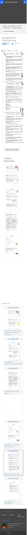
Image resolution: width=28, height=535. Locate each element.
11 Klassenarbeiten (8, 31)
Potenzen (6, 393)
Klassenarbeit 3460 (13, 339)
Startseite (4, 26)
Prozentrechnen (8, 330)
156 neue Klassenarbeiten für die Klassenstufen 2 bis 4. (16, 524)
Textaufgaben (14, 332)
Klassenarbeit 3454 (13, 307)
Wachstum (16, 391)
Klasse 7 (19, 26)
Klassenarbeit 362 (13, 368)
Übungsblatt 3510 (13, 451)
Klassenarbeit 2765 (13, 478)
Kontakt (11, 515)
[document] (13, 168)
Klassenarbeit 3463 (13, 421)
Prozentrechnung (17, 364)
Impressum (4, 515)
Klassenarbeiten (13, 2)
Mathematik (7, 28)
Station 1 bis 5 (16, 474)
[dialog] (13, 169)
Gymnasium (12, 26)
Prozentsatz (7, 334)
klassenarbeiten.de (15, 533)
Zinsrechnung (15, 444)
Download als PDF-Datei (12, 149)
